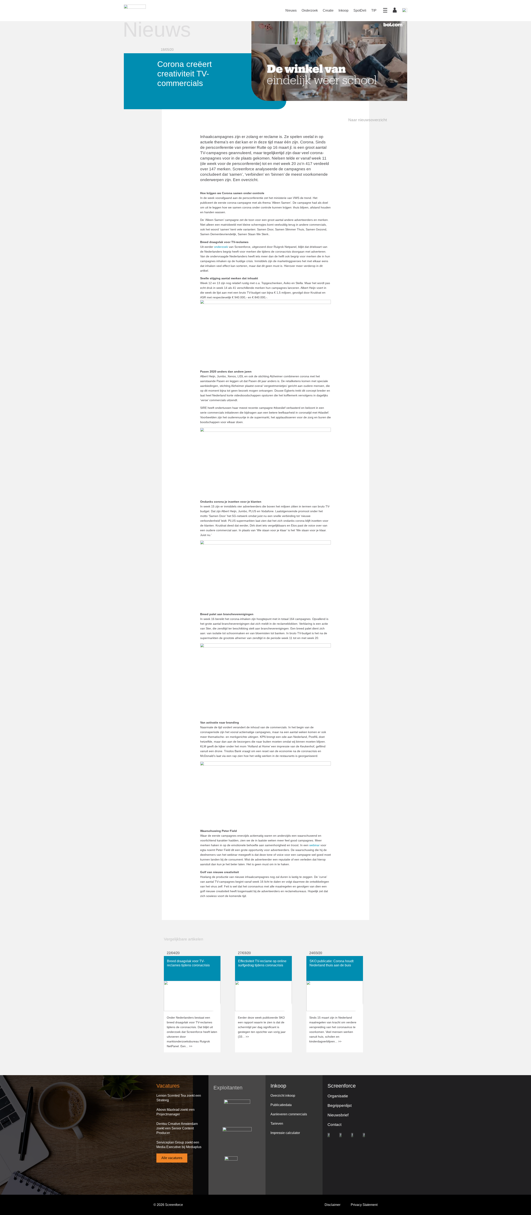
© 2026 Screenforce (168, 1205)
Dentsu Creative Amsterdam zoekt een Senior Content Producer (177, 1128)
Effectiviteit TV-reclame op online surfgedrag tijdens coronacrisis (259, 960)
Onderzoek (310, 10)
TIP (373, 10)
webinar (314, 845)
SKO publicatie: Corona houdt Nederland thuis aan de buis (328, 960)
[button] (365, 120)
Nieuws (291, 10)
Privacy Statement (364, 1205)
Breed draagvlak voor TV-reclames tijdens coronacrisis (189, 960)
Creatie (328, 10)
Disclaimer (332, 1205)
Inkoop (343, 10)
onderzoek (221, 246)
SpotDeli (359, 10)
